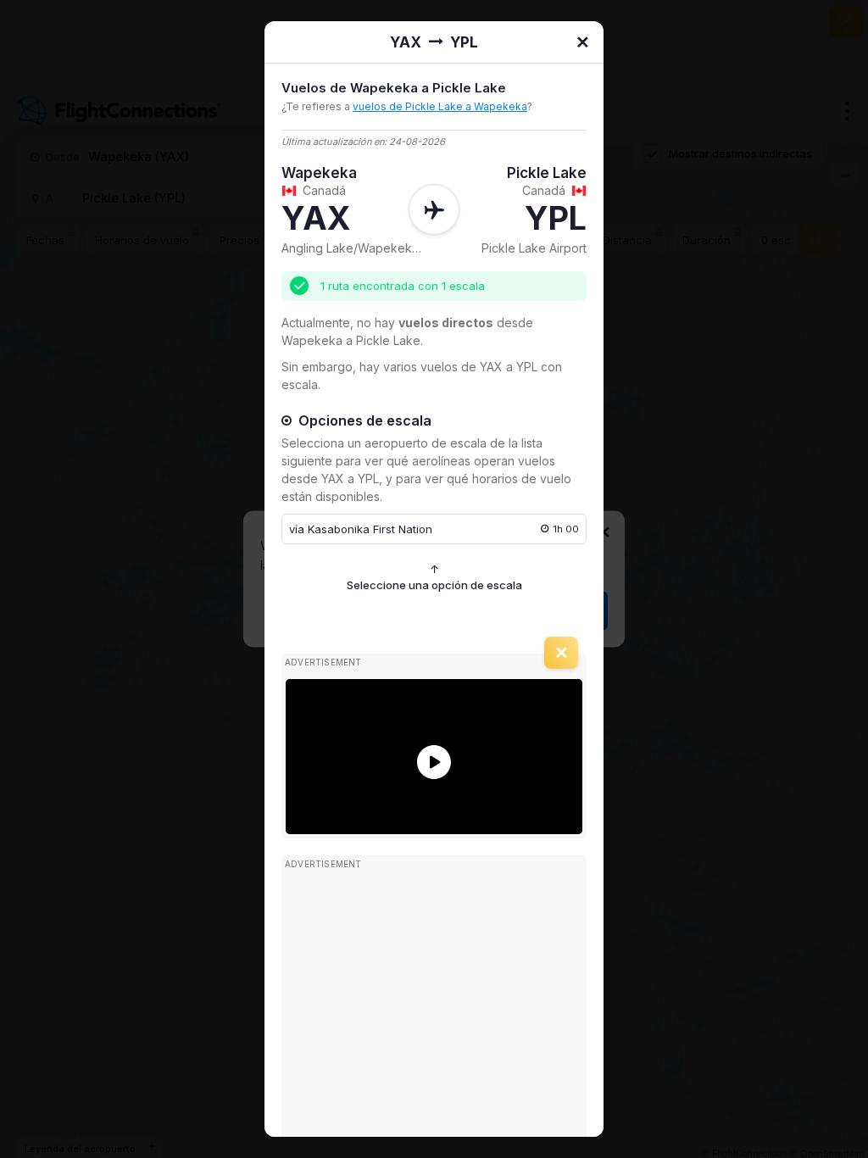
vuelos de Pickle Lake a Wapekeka (440, 106)
